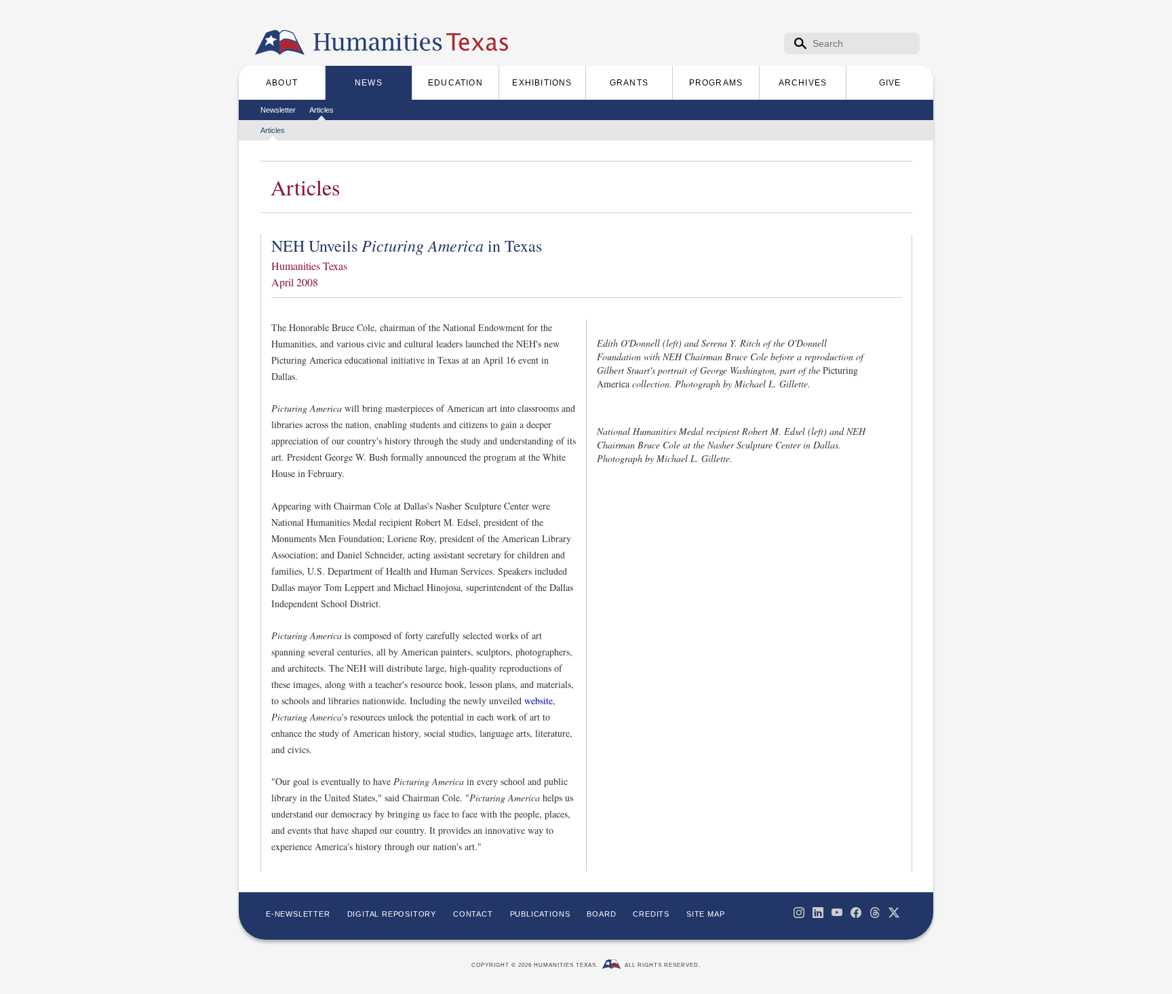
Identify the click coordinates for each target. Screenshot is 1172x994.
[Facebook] (856, 912)
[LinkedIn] (818, 912)
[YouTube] (837, 912)
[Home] (279, 42)
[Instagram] (799, 912)
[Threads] (875, 912)
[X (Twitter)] (893, 912)
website (538, 700)
